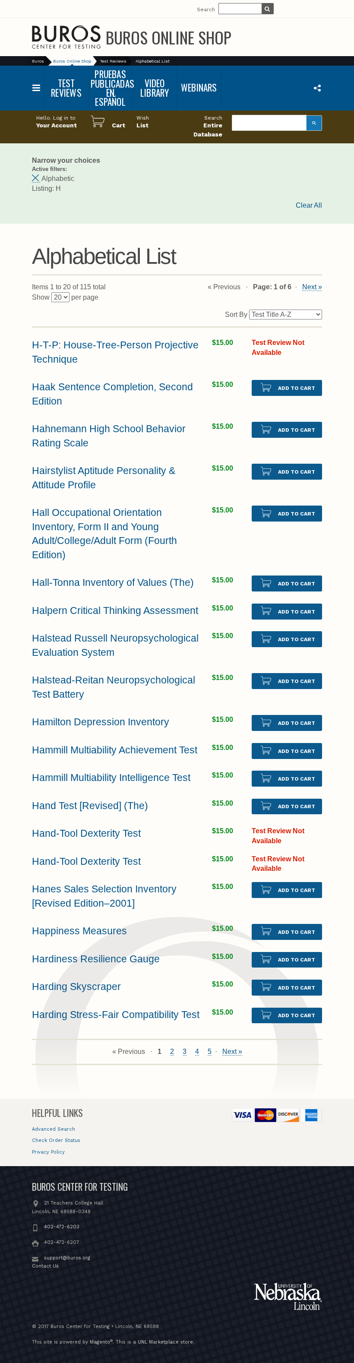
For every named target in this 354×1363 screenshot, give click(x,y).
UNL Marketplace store (165, 1342)
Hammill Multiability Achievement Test (114, 750)
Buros (38, 61)
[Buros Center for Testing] (66, 37)
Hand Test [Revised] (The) (90, 805)
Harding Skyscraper (76, 986)
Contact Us (45, 1266)
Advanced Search (53, 1129)
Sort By (236, 314)
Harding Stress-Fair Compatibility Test (115, 1014)
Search (206, 9)
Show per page (65, 297)
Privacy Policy (48, 1152)
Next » (312, 287)
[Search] (314, 123)
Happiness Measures (79, 930)
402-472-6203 (61, 1227)
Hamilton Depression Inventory (100, 721)
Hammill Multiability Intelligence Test (111, 777)
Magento (100, 1342)
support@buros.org (67, 1258)
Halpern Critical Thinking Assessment (115, 610)
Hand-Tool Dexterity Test (86, 833)
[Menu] (36, 88)
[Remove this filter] (36, 179)
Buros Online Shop (168, 37)
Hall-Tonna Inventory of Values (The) (113, 582)
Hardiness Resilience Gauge (96, 959)
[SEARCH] (267, 9)
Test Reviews (113, 61)
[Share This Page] (317, 88)
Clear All (309, 205)
